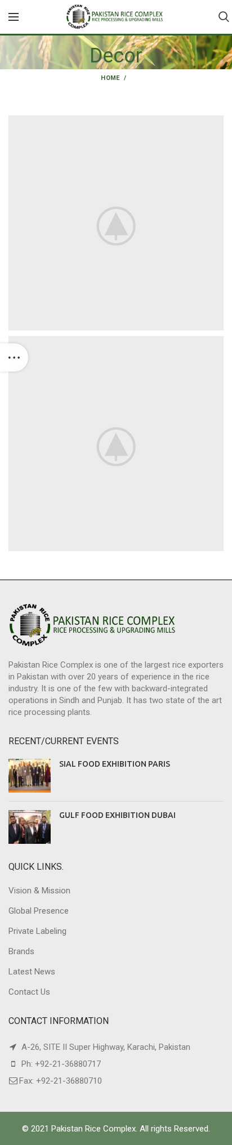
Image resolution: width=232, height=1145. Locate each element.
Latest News (31, 972)
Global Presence (38, 911)
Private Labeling (37, 931)
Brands (21, 951)
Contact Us (29, 992)
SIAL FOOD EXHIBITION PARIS (114, 763)
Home (110, 78)
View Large (215, 123)
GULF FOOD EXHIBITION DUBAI (117, 815)
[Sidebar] (14, 357)
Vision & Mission (39, 890)
